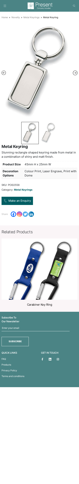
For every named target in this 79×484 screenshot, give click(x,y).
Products (6, 364)
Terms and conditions (13, 376)
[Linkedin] (31, 214)
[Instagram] (19, 214)
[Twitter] (25, 214)
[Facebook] (13, 214)
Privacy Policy (9, 370)
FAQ (4, 358)
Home (5, 17)
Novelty (16, 17)
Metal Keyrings (31, 17)
